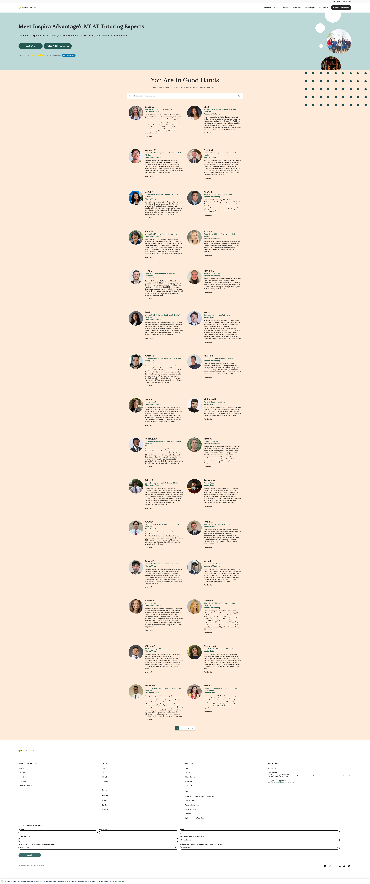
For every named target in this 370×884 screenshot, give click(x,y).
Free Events (323, 7)
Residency (22, 772)
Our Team (105, 805)
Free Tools (188, 785)
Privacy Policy (190, 800)
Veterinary (22, 781)
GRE (103, 785)
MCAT (104, 772)
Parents (104, 800)
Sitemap (188, 813)
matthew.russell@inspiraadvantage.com (282, 782)
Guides (187, 772)
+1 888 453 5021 (347, 1)
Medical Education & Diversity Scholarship (200, 796)
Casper (104, 790)
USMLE (104, 777)
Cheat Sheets (190, 777)
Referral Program (191, 809)
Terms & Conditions (192, 805)
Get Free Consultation (341, 7)
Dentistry (22, 777)
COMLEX (105, 781)
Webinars (188, 781)
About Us (105, 809)
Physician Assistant (25, 785)
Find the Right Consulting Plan (58, 46)
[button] (270, 8)
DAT (103, 768)
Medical (21, 768)
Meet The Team (31, 46)
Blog (186, 768)
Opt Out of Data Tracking (194, 818)
